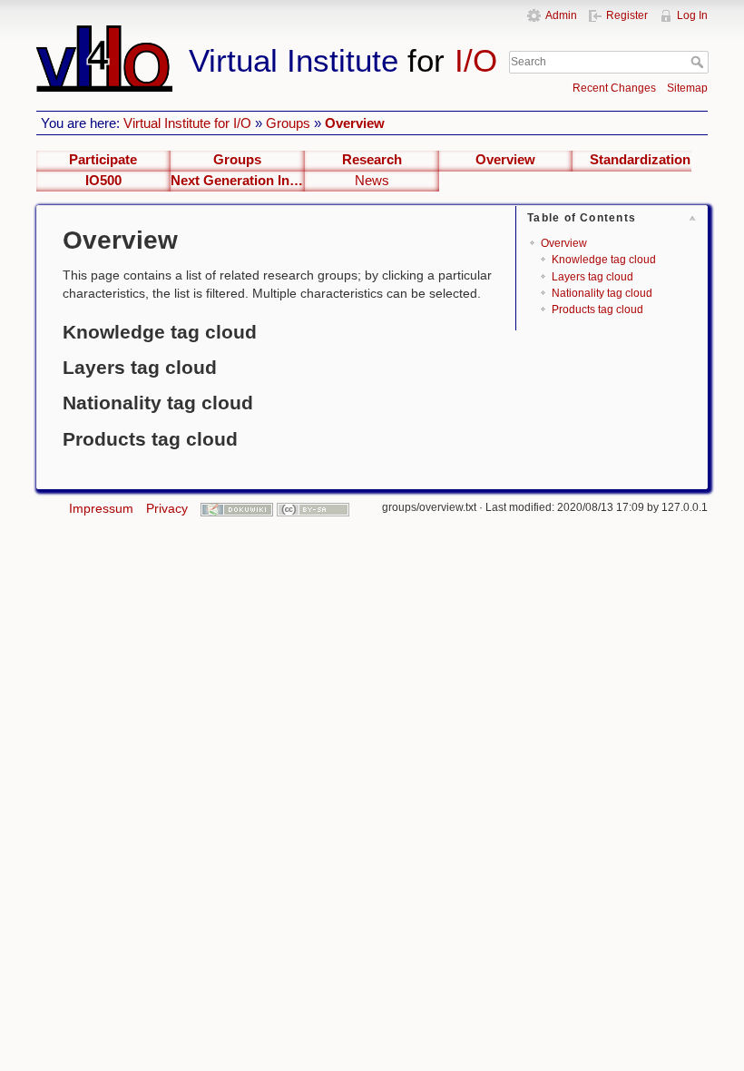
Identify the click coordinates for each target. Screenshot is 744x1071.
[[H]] (268, 33)
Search (699, 61)
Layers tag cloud (592, 276)
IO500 (103, 180)
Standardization (640, 159)
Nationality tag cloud (602, 293)
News (372, 180)
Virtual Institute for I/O (187, 123)
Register (627, 15)
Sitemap (687, 88)
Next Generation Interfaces (238, 180)
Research (372, 159)
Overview (355, 123)
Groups (288, 123)
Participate (103, 159)
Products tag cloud (597, 309)
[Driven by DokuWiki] (237, 508)
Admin (561, 15)
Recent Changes (614, 88)
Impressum (101, 508)
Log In (692, 15)
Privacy (167, 508)
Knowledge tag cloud (604, 259)
